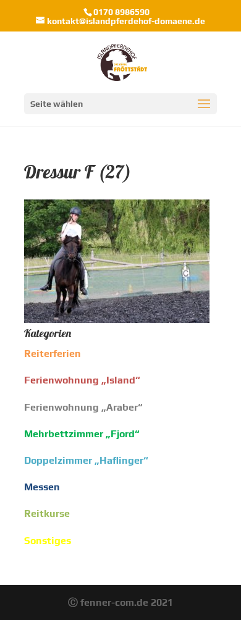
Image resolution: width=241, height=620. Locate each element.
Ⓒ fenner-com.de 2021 (120, 602)
